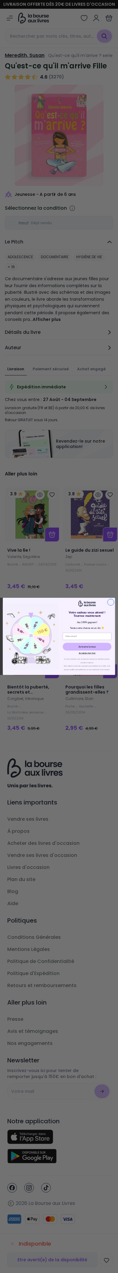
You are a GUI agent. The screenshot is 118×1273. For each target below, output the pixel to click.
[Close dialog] (110, 602)
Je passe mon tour (87, 653)
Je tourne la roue (87, 646)
